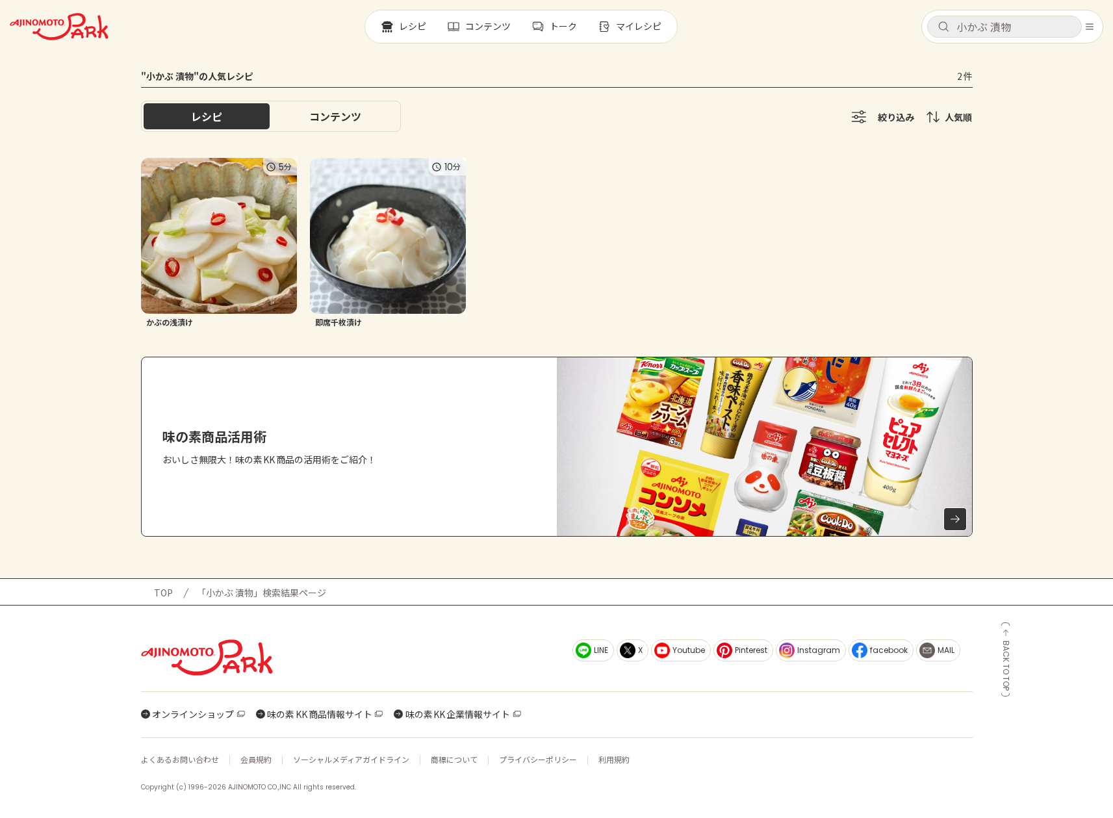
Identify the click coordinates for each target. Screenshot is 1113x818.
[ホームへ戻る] (59, 26)
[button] (1004, 27)
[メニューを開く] (1089, 26)
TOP (163, 592)
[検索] (943, 27)
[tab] (335, 116)
